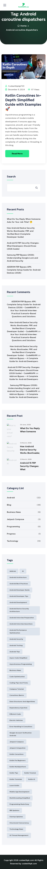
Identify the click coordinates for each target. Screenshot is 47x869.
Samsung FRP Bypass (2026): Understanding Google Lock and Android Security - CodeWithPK (23, 388)
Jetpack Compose (15, 519)
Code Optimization (17, 676)
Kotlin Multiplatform (18, 766)
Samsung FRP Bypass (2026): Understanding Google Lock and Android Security (22, 257)
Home (23, 25)
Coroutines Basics (17, 695)
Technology (12, 540)
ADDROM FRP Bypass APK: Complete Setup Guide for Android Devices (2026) (23, 269)
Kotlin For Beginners (18, 760)
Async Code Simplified (18, 658)
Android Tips (15, 651)
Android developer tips (19, 596)
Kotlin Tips (14, 773)
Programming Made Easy (19, 804)
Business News (14, 512)
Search (11, 176)
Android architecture (18, 577)
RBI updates (14, 810)
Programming (13, 526)
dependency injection (18, 708)
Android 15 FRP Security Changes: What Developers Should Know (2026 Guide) (23, 245)
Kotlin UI (31, 779)
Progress (11, 533)
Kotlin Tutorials (16, 779)
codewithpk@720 (16, 85)
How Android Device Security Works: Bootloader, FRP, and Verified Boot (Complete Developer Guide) (21, 232)
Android (11, 497)
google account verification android (21, 734)
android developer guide (20, 590)
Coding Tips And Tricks (19, 683)
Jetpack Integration (17, 748)
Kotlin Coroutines (17, 754)
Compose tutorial (17, 689)
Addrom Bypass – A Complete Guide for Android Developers (23, 360)
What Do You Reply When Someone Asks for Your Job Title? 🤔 (23, 220)
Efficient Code (15, 714)
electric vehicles (16, 720)
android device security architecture (19, 610)
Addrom (13, 571)
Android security (16, 639)
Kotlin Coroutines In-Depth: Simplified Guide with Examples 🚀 (23, 102)
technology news (16, 829)
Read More (17, 153)
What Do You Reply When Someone (30, 430)
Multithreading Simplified (20, 798)
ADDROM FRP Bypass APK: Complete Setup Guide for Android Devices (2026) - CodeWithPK (23, 304)
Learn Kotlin (14, 785)
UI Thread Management (19, 835)
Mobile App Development (19, 791)
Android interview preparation (22, 617)
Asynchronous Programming (21, 664)
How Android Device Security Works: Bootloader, (30, 450)
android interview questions (21, 624)
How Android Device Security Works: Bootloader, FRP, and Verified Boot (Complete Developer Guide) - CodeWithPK (22, 327)
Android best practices (19, 583)
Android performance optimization (18, 631)
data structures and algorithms (22, 701)
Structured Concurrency (19, 823)
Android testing (16, 645)
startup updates (16, 816)
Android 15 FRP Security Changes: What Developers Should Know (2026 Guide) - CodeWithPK (24, 370)
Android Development (18, 602)
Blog (9, 504)
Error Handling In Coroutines (21, 726)
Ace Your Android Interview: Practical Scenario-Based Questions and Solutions (23, 313)
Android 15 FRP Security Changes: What (29, 466)
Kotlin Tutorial (30, 773)
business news (15, 670)
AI (23, 571)
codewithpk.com (26, 860)
